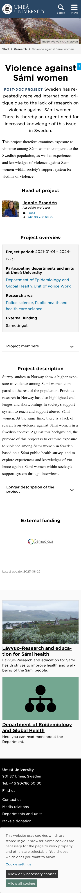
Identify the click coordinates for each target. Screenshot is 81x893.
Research (20, 49)
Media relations (15, 806)
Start (5, 49)
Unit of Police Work (52, 286)
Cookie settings (18, 864)
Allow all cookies (22, 883)
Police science (19, 302)
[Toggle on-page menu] (79, 66)
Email (31, 213)
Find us (8, 790)
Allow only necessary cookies (32, 874)
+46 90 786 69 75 (40, 217)
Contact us (11, 799)
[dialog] (40, 860)
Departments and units (22, 813)
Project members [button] (22, 346)
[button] (40, 489)
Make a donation (17, 821)
